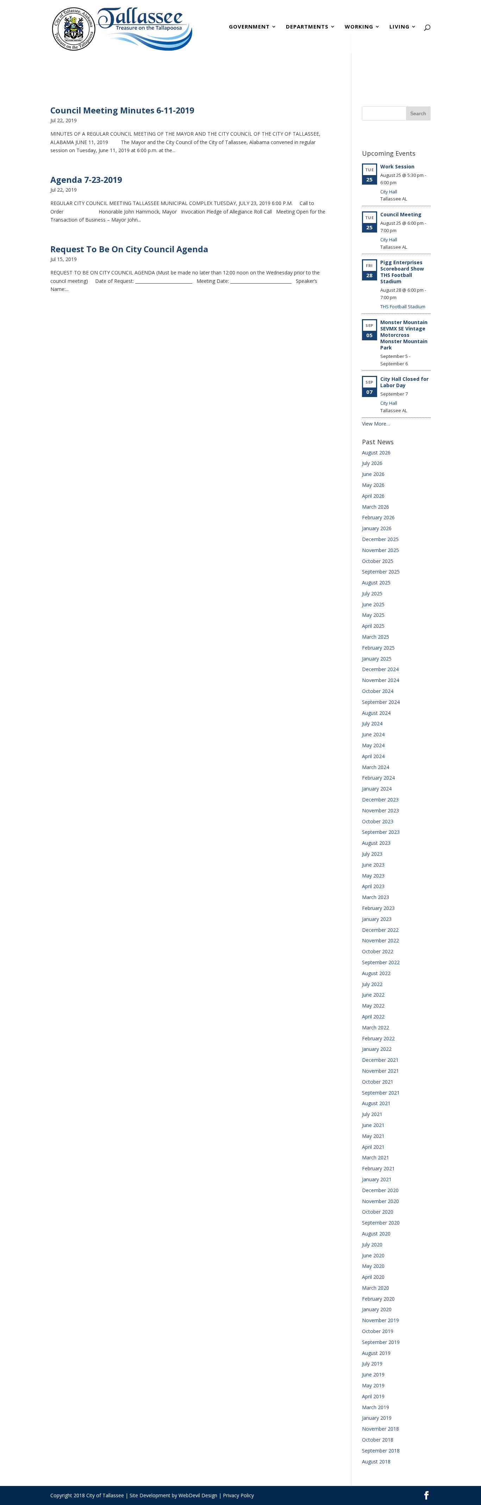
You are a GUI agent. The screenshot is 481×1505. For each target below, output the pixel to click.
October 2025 (377, 561)
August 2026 (376, 452)
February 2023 (378, 908)
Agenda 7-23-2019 (86, 179)
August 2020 (376, 1233)
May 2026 (373, 485)
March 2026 (375, 506)
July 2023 (372, 853)
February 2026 (378, 517)
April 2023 (373, 886)
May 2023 (373, 875)
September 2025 (381, 571)
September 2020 (381, 1222)
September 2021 (381, 1092)
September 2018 (381, 1450)
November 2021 (380, 1070)
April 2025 (373, 626)
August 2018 (376, 1461)
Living (399, 27)
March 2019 (375, 1407)
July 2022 (372, 984)
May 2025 (373, 615)
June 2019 (373, 1374)
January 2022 (377, 1049)
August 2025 (376, 582)
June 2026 (373, 474)
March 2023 (375, 897)
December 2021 (380, 1060)
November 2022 (380, 940)
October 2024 (377, 691)
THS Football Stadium (402, 306)
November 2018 (380, 1428)
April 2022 (373, 1016)
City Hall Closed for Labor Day (404, 382)
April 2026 (373, 496)
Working (359, 27)
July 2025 (372, 593)
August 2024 (376, 713)
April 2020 (373, 1277)
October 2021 (377, 1081)
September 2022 (381, 962)
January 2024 (377, 788)
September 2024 (381, 702)
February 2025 (378, 647)
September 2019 (381, 1342)
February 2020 (378, 1298)
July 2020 (372, 1244)
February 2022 (378, 1038)
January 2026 (377, 528)
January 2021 (377, 1179)
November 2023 (380, 810)
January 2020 (377, 1309)
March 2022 (375, 1027)
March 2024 (375, 767)
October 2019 (377, 1331)
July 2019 (372, 1363)
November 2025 (380, 550)
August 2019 (376, 1353)
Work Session (397, 166)
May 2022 (373, 1005)
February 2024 (378, 777)
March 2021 (375, 1157)
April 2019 (373, 1396)
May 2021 (373, 1136)
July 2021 (372, 1114)
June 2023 (373, 864)
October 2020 (377, 1211)
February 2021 (378, 1168)
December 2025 (380, 539)
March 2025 (375, 636)
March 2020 (375, 1287)
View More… (376, 423)
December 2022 (380, 930)
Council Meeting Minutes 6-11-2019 (122, 110)
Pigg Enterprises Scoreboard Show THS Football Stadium (402, 272)
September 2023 (381, 832)
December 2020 (380, 1190)
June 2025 (373, 604)
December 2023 (380, 799)
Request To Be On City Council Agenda (129, 249)
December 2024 (380, 669)
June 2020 (373, 1255)
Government (249, 27)
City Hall (388, 191)
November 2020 (380, 1201)
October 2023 (377, 821)
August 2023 (376, 843)
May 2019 (373, 1385)
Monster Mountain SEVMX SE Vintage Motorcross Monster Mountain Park (403, 335)
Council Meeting (400, 214)
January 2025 (377, 658)
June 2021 (373, 1125)
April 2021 (373, 1147)
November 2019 (380, 1320)
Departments (307, 27)
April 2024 (373, 756)
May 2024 (373, 745)
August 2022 (376, 973)
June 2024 (373, 734)
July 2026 (372, 463)
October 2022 (377, 951)
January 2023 (377, 919)
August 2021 (376, 1103)
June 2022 (373, 994)
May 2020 (373, 1266)
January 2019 (377, 1417)
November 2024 (380, 680)
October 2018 (377, 1439)
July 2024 (372, 723)
